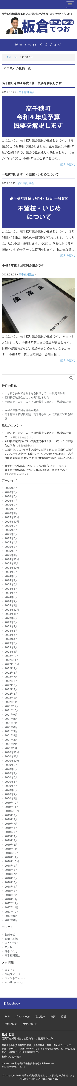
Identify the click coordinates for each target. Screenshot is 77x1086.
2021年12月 (12, 706)
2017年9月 (11, 915)
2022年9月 (11, 668)
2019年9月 (11, 815)
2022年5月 (11, 685)
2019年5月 (11, 831)
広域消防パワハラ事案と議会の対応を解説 (29, 449)
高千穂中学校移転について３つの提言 (27, 465)
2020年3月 (11, 790)
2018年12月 (12, 852)
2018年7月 (11, 873)
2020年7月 (11, 773)
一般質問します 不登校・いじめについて (30, 174)
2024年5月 (11, 588)
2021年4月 (11, 735)
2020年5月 (11, 781)
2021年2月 (11, 743)
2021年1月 (11, 748)
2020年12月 (12, 752)
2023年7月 (11, 626)
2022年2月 (11, 697)
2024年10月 (12, 567)
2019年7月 (11, 823)
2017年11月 (12, 907)
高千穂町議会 (26, 92)
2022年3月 (11, 693)
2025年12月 (12, 517)
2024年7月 (11, 580)
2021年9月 (11, 714)
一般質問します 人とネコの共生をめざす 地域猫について (39, 403)
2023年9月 (11, 618)
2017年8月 (11, 920)
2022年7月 (11, 676)
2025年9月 (11, 525)
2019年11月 (12, 806)
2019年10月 (12, 810)
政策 (53, 1016)
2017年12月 (12, 903)
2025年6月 (11, 534)
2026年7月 (11, 487)
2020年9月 (11, 764)
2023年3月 (11, 643)
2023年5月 (11, 634)
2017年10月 (12, 911)
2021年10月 (12, 710)
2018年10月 (12, 861)
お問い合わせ (29, 1023)
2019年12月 (12, 802)
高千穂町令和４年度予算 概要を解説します (32, 83)
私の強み (40, 1016)
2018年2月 (11, 894)
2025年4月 (11, 542)
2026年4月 (11, 500)
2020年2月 (11, 794)
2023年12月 (12, 609)
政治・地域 (11, 938)
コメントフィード (15, 978)
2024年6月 (11, 584)
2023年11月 (12, 613)
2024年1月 (11, 605)
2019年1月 (11, 848)
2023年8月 (11, 622)
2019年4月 (11, 836)
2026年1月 (11, 513)
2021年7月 (11, 722)
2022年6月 (11, 680)
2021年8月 (11, 718)
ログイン (10, 969)
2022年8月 (11, 672)
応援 (63, 1016)
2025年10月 (12, 521)
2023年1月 (11, 651)
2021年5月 (11, 731)
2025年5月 (11, 538)
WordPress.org (14, 982)
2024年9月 (11, 571)
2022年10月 (12, 664)
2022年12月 (12, 655)
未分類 (9, 947)
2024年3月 (11, 597)
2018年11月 (12, 857)
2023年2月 (11, 647)
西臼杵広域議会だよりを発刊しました (27, 397)
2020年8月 (11, 769)
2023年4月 (11, 638)
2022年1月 (11, 701)
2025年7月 (11, 529)
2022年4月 (11, 689)
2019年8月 (11, 819)
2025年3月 (11, 546)
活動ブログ (11, 1023)
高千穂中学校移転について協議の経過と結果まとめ (35, 469)
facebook (13, 1003)
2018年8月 (11, 869)
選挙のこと (11, 951)
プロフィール (22, 1016)
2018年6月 (11, 878)
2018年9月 (11, 865)
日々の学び (11, 942)
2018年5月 (11, 882)
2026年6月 (11, 492)
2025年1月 (11, 555)
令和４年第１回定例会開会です (23, 265)
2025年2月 (11, 550)
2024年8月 (11, 576)
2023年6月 (11, 630)
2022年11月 (12, 659)
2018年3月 (11, 890)
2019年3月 (11, 840)
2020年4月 (11, 785)
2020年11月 (12, 756)
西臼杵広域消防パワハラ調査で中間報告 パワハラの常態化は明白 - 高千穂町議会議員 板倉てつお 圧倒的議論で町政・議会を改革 (39, 454)
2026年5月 (11, 496)
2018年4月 (11, 886)
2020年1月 (11, 798)
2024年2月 (11, 601)
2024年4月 (11, 592)
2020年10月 (12, 760)
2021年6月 (11, 727)
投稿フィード (12, 974)
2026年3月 (11, 504)
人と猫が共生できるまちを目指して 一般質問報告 (35, 393)
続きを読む (67, 164)
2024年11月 (12, 563)
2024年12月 (12, 559)
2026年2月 (11, 508)
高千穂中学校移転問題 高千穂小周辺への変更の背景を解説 (39, 416)
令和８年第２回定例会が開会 (22, 410)
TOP (7, 1016)
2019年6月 (11, 827)
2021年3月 (11, 739)
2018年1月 (11, 899)
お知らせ (10, 934)
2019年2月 (11, 844)
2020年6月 (11, 777)
